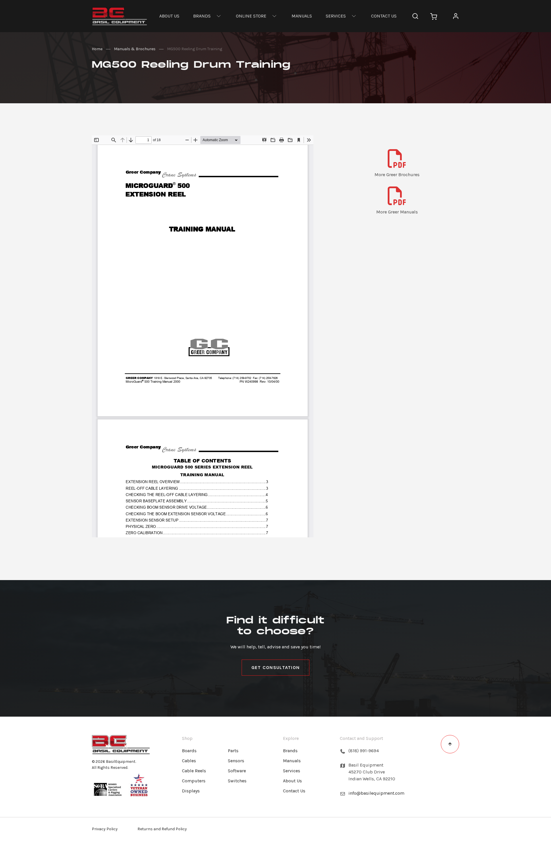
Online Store (251, 16)
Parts (233, 750)
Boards (189, 750)
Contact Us (384, 16)
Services (336, 16)
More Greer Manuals (397, 212)
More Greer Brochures (397, 174)
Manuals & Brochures (135, 48)
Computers (193, 780)
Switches (237, 780)
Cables (189, 760)
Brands (202, 16)
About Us (169, 16)
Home (97, 48)
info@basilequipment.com (376, 793)
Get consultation (275, 667)
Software (237, 770)
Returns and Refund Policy (162, 829)
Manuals (302, 16)
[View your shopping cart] (433, 16)
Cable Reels (194, 770)
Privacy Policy (105, 829)
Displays (191, 791)
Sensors (236, 760)
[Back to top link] (450, 744)
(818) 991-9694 (363, 750)
